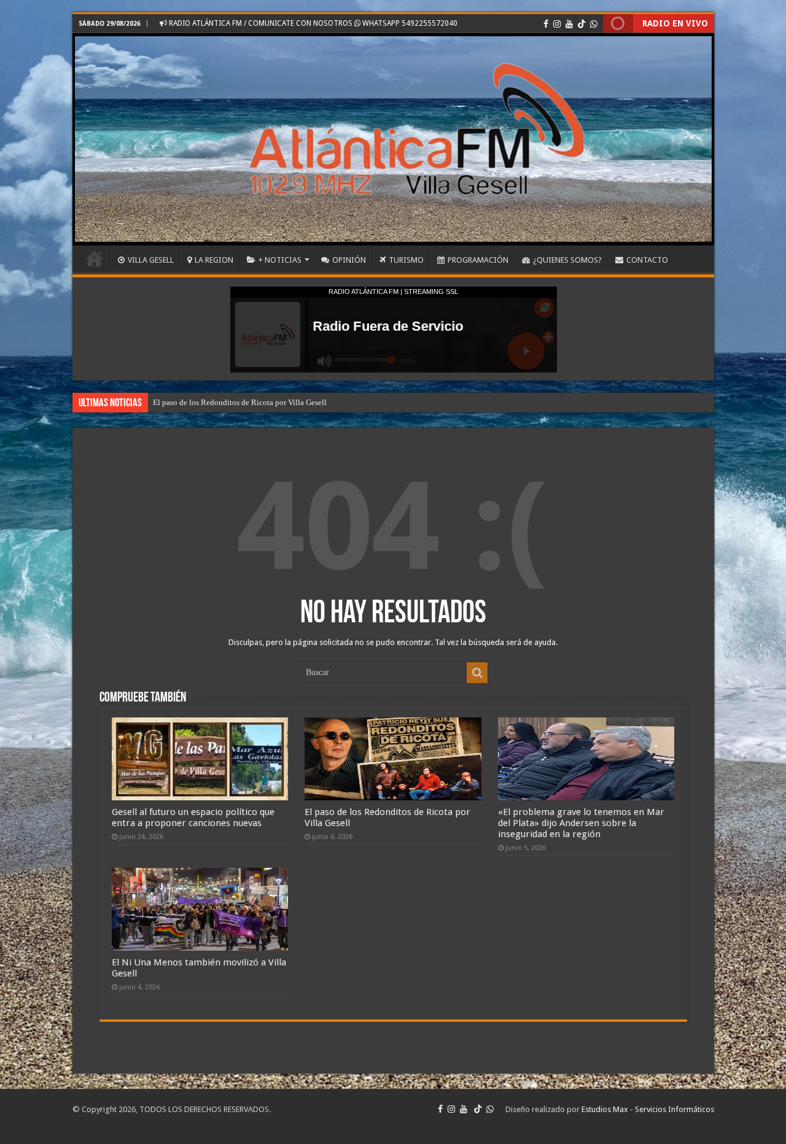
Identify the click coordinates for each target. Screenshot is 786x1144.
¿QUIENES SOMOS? (567, 260)
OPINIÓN (349, 260)
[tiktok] (581, 24)
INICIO (95, 258)
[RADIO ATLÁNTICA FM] (393, 139)
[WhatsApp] (594, 24)
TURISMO (406, 260)
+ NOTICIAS (280, 260)
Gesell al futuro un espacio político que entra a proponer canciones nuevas (193, 817)
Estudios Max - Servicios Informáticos (648, 1109)
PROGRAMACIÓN (478, 260)
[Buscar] (477, 672)
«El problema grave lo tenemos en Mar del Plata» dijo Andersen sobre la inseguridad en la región (313, 402)
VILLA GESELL (151, 260)
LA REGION (214, 260)
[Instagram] (557, 24)
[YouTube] (569, 24)
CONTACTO (647, 260)
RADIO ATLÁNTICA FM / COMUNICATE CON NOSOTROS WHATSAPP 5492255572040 (312, 23)
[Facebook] (546, 24)
